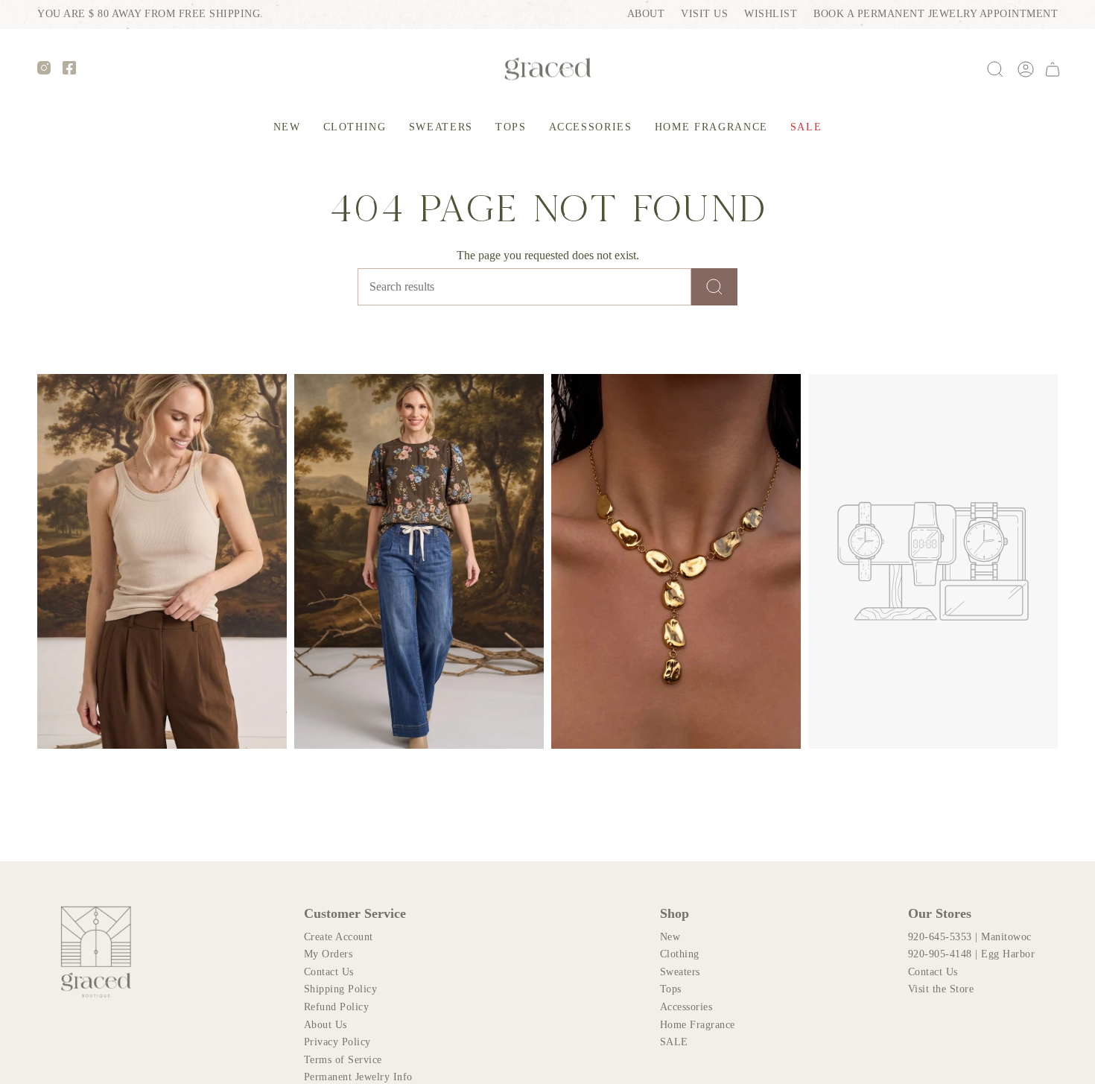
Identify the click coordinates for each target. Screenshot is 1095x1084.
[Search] (714, 286)
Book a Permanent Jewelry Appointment (935, 13)
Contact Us (329, 971)
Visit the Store (941, 989)
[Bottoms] (419, 561)
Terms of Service (343, 1059)
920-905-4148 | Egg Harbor (971, 954)
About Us (325, 1024)
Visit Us (704, 13)
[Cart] (1052, 69)
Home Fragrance (697, 1024)
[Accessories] (676, 561)
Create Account (338, 936)
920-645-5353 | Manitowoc (970, 936)
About (646, 13)
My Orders (328, 954)
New (670, 936)
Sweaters (680, 971)
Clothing (679, 954)
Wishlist (770, 13)
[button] (287, 128)
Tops (671, 989)
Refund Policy (336, 1006)
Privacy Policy (337, 1041)
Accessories (686, 1006)
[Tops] (162, 561)
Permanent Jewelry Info (358, 1077)
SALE (674, 1041)
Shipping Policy (341, 989)
